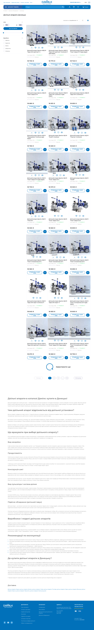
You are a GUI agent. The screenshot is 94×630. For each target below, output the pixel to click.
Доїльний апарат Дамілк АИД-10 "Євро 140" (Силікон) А (79, 93)
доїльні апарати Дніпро (26, 589)
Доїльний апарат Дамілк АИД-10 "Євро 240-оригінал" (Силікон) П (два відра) (58, 52)
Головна (5, 10)
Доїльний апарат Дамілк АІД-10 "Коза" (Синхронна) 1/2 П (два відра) (79, 345)
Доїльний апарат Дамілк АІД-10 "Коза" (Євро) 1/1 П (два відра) (36, 178)
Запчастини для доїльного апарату (45, 612)
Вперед (78, 378)
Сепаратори (42, 607)
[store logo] (47, 2)
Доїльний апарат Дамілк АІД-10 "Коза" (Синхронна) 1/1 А (36, 260)
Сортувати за (66, 20)
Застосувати (13, 28)
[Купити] (45, 64)
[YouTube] (8, 622)
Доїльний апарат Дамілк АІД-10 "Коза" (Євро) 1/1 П (58, 178)
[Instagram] (11, 622)
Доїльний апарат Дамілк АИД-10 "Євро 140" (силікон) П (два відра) (58, 94)
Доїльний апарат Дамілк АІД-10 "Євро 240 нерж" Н (58, 301)
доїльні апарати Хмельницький (38, 591)
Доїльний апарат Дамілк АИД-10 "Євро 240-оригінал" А (36, 51)
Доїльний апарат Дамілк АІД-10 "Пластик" (36, 219)
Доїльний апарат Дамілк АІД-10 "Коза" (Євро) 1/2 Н (58, 219)
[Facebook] (4, 622)
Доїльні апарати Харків (13, 589)
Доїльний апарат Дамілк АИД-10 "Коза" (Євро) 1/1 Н (36, 93)
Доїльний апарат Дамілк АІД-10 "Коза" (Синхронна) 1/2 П (58, 260)
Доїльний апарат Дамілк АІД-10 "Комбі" (79, 178)
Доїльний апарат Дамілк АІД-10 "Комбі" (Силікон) (58, 136)
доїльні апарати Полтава (50, 589)
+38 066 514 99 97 (78, 606)
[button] (35, 48)
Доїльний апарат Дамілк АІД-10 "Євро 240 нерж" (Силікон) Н (36, 301)
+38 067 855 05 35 (78, 604)
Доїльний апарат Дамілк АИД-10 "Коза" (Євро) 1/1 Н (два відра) (79, 51)
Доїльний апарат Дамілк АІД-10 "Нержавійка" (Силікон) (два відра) (36, 137)
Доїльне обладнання (13, 10)
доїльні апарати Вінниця (75, 589)
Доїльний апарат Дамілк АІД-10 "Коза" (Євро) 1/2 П (79, 219)
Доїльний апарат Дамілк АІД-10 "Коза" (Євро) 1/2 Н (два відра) (58, 344)
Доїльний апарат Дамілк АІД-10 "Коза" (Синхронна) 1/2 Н (79, 260)
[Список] (88, 20)
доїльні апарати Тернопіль (23, 591)
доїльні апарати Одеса (62, 589)
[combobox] (45, 7)
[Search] (63, 7)
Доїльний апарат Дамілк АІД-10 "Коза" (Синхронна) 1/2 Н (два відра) (79, 302)
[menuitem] (6, 2)
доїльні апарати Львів (37, 589)
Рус (86, 2)
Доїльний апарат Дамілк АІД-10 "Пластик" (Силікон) (79, 136)
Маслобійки (42, 609)
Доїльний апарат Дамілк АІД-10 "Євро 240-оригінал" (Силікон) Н (36, 344)
